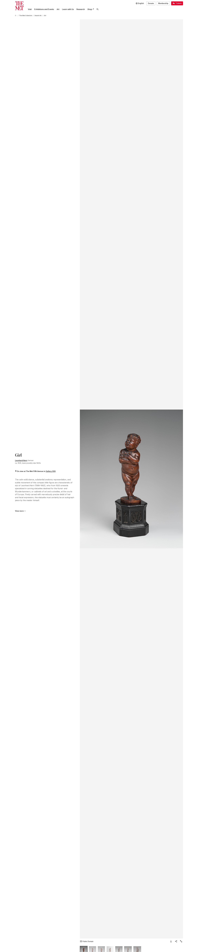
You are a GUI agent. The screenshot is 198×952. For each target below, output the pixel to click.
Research (81, 9)
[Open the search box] (97, 9)
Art (58, 9)
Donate (151, 3)
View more (19, 511)
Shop (89, 9)
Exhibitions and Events (44, 9)
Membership (163, 3)
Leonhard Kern (21, 460)
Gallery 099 (51, 471)
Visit (30, 9)
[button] (131, 479)
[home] (16, 15)
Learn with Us (68, 9)
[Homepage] (19, 5)
